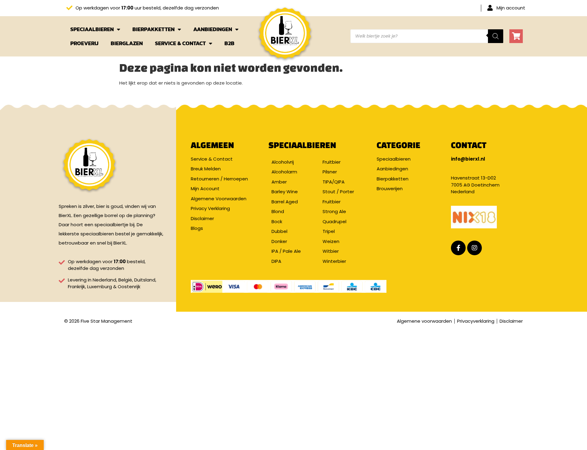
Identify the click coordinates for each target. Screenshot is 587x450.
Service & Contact (180, 43)
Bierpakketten (153, 29)
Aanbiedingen (212, 29)
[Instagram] (474, 248)
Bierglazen (127, 43)
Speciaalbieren (92, 29)
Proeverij (84, 43)
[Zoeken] (495, 36)
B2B (229, 43)
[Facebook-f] (458, 248)
